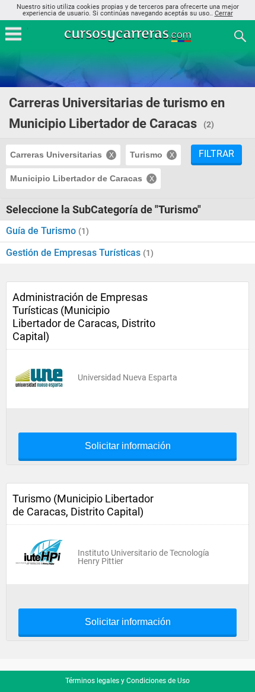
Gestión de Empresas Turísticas (74, 252)
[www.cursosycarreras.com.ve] (129, 35)
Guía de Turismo (42, 230)
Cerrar (224, 13)
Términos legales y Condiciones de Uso (127, 681)
